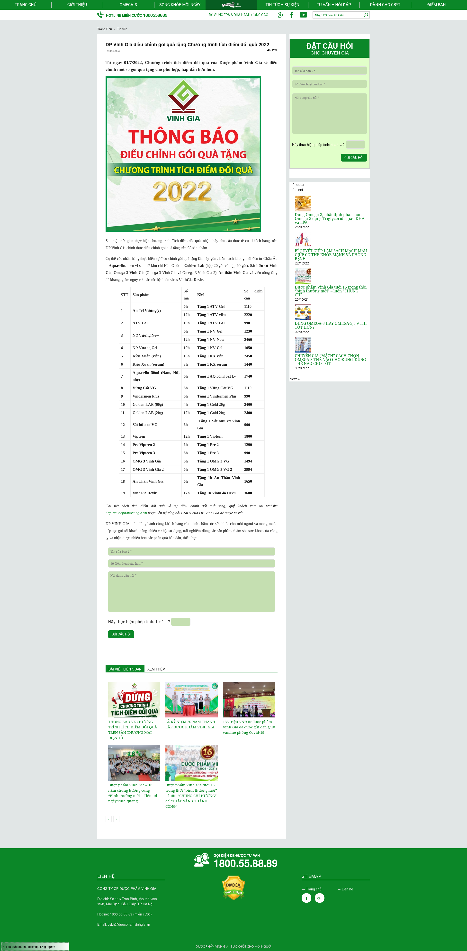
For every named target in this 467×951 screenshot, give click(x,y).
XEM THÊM (156, 669)
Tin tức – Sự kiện (282, 4)
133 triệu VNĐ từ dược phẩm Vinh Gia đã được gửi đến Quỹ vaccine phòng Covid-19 (249, 727)
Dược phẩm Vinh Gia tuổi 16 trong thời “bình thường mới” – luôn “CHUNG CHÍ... (331, 291)
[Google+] (319, 898)
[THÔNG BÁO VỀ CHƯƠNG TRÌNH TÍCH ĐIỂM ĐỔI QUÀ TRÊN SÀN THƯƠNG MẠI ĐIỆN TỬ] (134, 699)
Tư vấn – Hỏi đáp (334, 4)
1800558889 (155, 15)
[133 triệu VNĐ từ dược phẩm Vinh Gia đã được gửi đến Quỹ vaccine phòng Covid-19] (249, 699)
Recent (297, 189)
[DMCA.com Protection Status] (233, 898)
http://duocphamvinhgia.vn (126, 513)
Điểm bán (436, 4)
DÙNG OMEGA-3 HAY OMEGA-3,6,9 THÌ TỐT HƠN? (331, 325)
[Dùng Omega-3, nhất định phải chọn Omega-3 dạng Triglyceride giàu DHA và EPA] (303, 210)
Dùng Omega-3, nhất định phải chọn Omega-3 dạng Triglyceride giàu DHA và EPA (329, 218)
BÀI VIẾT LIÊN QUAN (125, 669)
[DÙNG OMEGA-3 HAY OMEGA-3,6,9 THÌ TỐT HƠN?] (303, 319)
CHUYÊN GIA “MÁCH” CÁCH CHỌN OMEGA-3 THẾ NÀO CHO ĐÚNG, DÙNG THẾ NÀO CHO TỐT (330, 359)
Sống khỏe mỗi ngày (179, 4)
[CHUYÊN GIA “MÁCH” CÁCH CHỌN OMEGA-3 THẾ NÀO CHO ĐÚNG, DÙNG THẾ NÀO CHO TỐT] (303, 351)
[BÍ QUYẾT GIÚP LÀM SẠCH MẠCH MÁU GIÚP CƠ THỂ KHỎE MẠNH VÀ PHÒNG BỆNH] (303, 246)
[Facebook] (306, 898)
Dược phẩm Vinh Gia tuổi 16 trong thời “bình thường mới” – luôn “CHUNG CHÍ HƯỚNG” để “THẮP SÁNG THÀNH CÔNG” (191, 795)
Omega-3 (128, 4)
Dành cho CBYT (385, 4)
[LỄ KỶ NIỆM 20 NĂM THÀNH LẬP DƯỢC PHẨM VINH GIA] (191, 699)
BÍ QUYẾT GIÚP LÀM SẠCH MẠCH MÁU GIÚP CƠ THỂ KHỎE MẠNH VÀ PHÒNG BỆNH (331, 254)
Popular (298, 184)
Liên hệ (347, 889)
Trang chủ (25, 4)
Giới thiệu (77, 4)
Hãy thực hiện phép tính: (139, 621)
